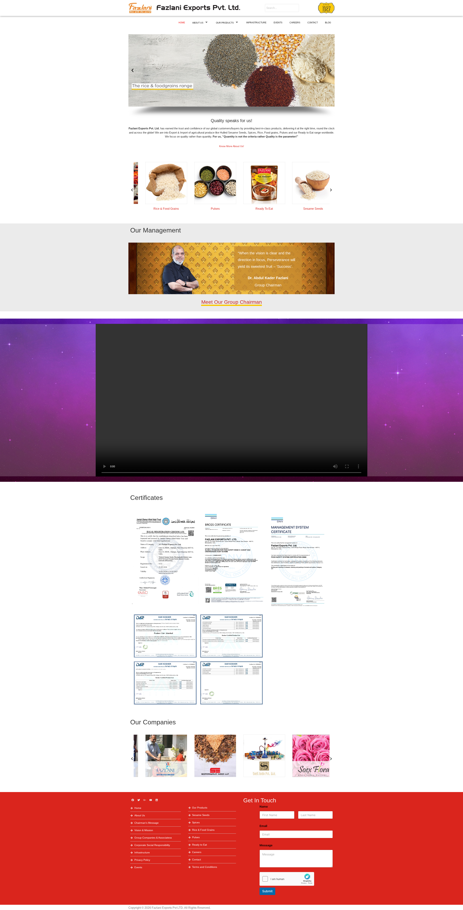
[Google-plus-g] (144, 800)
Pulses (207, 208)
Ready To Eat (256, 208)
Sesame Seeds (305, 208)
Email (264, 826)
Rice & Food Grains (158, 208)
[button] (132, 70)
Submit (267, 891)
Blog (328, 22)
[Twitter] (138, 800)
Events (278, 22)
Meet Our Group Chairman (231, 302)
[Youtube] (150, 800)
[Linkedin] (156, 800)
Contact (312, 22)
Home (182, 22)
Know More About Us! (231, 146)
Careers (295, 22)
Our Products (225, 23)
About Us (197, 23)
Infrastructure (256, 22)
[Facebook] (132, 800)
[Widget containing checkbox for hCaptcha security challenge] (287, 879)
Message (266, 845)
